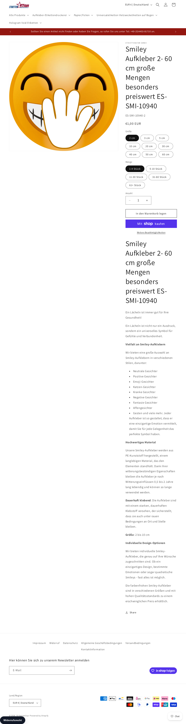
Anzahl (129, 193)
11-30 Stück (136, 177)
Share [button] (133, 612)
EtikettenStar (23, 715)
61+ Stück (135, 185)
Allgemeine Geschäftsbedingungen (101, 643)
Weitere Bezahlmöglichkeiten (151, 232)
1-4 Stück (135, 168)
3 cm (147, 138)
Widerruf (54, 643)
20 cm (149, 146)
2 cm (132, 138)
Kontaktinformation (93, 649)
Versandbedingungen (138, 643)
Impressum (39, 643)
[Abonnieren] (70, 670)
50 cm (149, 154)
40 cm (133, 154)
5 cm (162, 138)
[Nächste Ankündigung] (176, 31)
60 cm (165, 154)
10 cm (132, 146)
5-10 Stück (156, 168)
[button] (18, 15)
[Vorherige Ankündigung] (10, 31)
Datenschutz (70, 643)
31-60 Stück (159, 177)
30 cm (165, 146)
